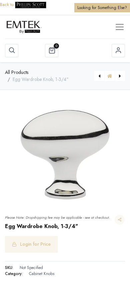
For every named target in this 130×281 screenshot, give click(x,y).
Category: (14, 274)
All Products (16, 72)
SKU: (9, 268)
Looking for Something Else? (102, 8)
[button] (11, 50)
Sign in (118, 50)
